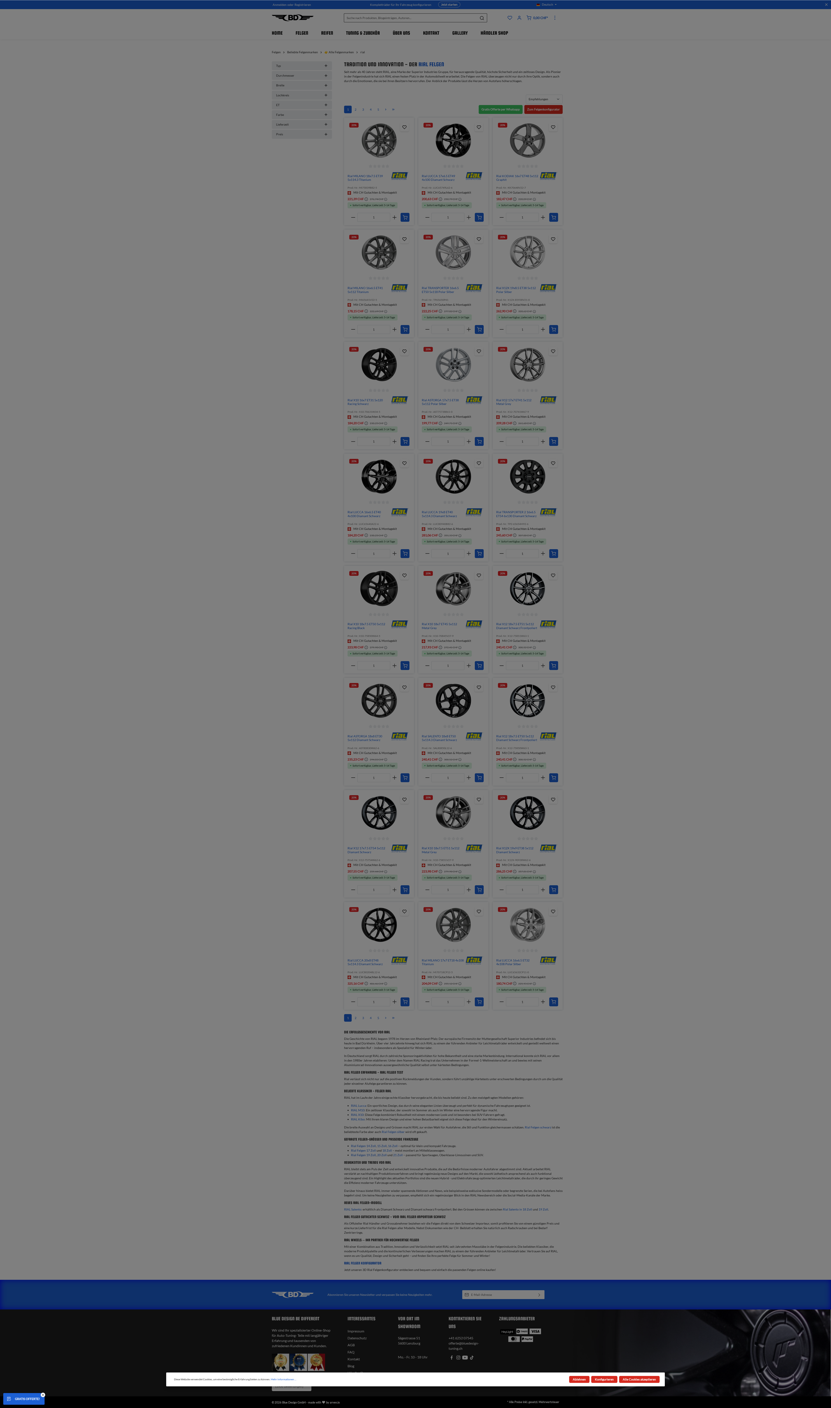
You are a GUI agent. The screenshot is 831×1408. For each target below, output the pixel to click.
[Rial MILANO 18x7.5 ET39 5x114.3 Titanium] (379, 140)
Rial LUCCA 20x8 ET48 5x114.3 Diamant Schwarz (365, 962)
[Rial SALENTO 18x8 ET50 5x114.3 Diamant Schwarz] (453, 700)
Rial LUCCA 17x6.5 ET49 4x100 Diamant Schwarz (438, 178)
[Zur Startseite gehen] (293, 17)
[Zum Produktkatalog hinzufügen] (404, 127)
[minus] (353, 217)
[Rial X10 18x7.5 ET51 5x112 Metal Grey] (453, 812)
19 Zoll (543, 1209)
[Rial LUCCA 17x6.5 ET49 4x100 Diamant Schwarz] (453, 140)
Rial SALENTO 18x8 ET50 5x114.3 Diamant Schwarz (439, 738)
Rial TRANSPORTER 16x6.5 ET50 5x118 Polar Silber (440, 290)
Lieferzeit (282, 124)
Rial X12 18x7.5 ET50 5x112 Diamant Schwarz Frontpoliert (516, 738)
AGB (351, 1345)
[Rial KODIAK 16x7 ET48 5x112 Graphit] (527, 140)
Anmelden (280, 4)
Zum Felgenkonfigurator (543, 109)
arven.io (335, 1402)
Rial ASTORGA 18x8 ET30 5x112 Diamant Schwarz (365, 738)
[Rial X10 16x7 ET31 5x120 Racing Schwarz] (379, 364)
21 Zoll (398, 1155)
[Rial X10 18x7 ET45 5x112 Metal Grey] (453, 588)
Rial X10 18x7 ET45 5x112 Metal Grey (439, 626)
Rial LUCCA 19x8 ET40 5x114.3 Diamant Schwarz (439, 514)
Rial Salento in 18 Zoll (517, 1209)
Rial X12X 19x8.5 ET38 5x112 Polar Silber (516, 290)
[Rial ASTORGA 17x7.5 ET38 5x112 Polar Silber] (453, 364)
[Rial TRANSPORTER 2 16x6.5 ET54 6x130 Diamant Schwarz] (527, 476)
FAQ (351, 1352)
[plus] (394, 217)
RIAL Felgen (431, 64)
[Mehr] (555, 17)
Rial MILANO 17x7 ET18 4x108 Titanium (443, 962)
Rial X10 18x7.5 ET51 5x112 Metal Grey (440, 850)
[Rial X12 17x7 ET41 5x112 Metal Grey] (527, 364)
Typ (278, 66)
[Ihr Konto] (519, 17)
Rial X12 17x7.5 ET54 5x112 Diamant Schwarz (366, 850)
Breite (280, 85)
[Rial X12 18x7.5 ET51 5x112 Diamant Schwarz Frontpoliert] (527, 588)
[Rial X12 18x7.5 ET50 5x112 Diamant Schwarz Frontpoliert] (527, 700)
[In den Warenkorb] (405, 217)
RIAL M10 (357, 1110)
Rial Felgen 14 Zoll (363, 1146)
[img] (400, 176)
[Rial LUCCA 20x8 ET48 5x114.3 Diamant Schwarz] (379, 924)
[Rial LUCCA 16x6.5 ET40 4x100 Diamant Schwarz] (379, 476)
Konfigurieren (604, 1379)
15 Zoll (382, 1146)
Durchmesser (285, 75)
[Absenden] (539, 1294)
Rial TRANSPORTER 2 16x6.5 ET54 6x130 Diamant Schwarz (516, 514)
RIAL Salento (352, 1209)
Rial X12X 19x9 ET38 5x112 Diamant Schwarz (514, 850)
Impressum (356, 1331)
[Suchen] (482, 17)
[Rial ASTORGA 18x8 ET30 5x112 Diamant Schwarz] (379, 700)
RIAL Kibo (358, 1119)
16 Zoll (393, 1146)
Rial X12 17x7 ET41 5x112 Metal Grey (513, 402)
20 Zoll (382, 1155)
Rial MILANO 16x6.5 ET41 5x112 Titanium (365, 290)
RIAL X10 (357, 1115)
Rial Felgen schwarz (538, 1127)
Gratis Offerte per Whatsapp (501, 109)
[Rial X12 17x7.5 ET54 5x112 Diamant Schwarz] (379, 812)
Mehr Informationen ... (283, 1379)
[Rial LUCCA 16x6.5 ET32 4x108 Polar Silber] (527, 924)
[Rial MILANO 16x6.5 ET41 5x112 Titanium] (379, 252)
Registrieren (303, 4)
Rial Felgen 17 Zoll (363, 1150)
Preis (279, 134)
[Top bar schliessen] (826, 4)
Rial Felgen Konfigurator (362, 1263)
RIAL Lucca (358, 1105)
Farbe (280, 115)
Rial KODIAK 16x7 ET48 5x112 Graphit (517, 178)
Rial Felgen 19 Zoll (363, 1155)
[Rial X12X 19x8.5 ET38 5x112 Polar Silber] (527, 252)
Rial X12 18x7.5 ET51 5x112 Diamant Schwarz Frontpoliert (516, 626)
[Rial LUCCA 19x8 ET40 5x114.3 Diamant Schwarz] (453, 476)
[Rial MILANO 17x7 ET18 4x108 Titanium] (453, 924)
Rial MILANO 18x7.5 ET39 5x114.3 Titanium (365, 178)
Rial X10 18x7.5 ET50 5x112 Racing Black (366, 626)
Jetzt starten (449, 4)
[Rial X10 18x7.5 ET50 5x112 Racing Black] (379, 588)
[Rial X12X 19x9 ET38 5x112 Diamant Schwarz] (527, 812)
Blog (351, 1366)
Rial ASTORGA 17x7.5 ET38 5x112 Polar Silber (440, 402)
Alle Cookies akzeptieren (639, 1379)
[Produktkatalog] (510, 17)
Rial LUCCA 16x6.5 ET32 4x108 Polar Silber (513, 962)
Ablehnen (579, 1379)
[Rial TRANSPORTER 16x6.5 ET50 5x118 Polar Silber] (453, 252)
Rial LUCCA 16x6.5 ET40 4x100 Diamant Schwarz (364, 514)
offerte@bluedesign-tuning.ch (464, 1345)
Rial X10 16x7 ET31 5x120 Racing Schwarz (365, 402)
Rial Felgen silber (393, 1132)
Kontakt (354, 1359)
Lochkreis (282, 95)
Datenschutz (357, 1338)
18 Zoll (387, 1150)
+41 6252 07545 (461, 1338)
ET (278, 105)
